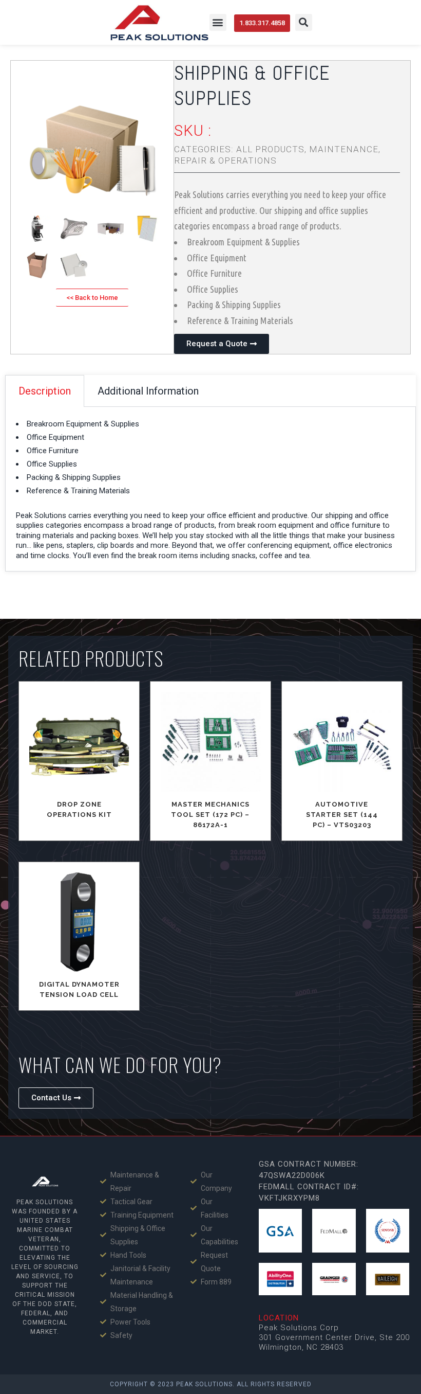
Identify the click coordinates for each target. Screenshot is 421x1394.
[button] (217, 22)
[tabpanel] (210, 489)
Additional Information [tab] (148, 391)
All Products (270, 149)
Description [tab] (44, 391)
